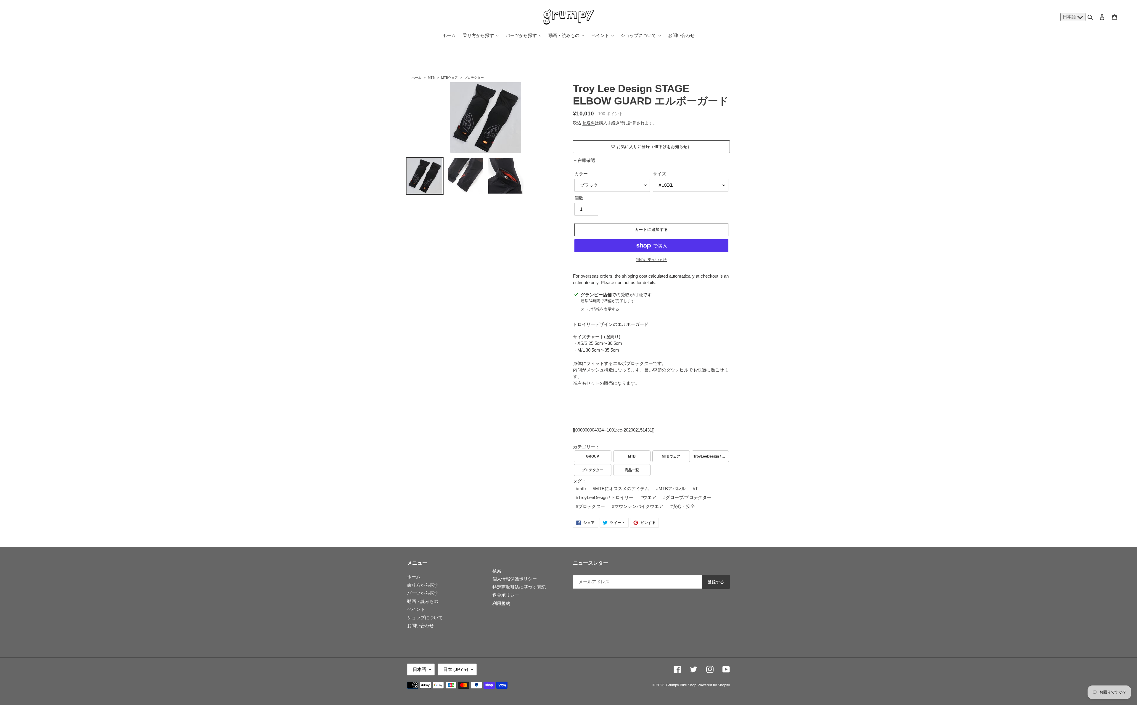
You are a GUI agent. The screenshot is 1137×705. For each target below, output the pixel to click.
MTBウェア (449, 77)
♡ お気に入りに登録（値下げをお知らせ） (651, 146)
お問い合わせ (420, 625)
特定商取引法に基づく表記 (519, 587)
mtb (582, 488)
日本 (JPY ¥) (455, 669)
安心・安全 (684, 506)
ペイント (416, 609)
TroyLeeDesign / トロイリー (711, 456)
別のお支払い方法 (651, 259)
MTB (431, 77)
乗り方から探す (422, 585)
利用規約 (501, 603)
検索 (496, 570)
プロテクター (474, 77)
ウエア (649, 497)
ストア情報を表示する (600, 309)
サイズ (659, 173)
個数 (578, 197)
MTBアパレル (672, 488)
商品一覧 (632, 470)
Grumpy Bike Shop (681, 685)
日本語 (1070, 16)
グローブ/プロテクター (688, 497)
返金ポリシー (505, 595)
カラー (581, 173)
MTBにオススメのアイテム (622, 488)
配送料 (588, 122)
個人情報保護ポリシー (514, 578)
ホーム (416, 77)
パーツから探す (422, 592)
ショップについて (425, 617)
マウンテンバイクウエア (638, 506)
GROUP (592, 456)
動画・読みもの (422, 601)
